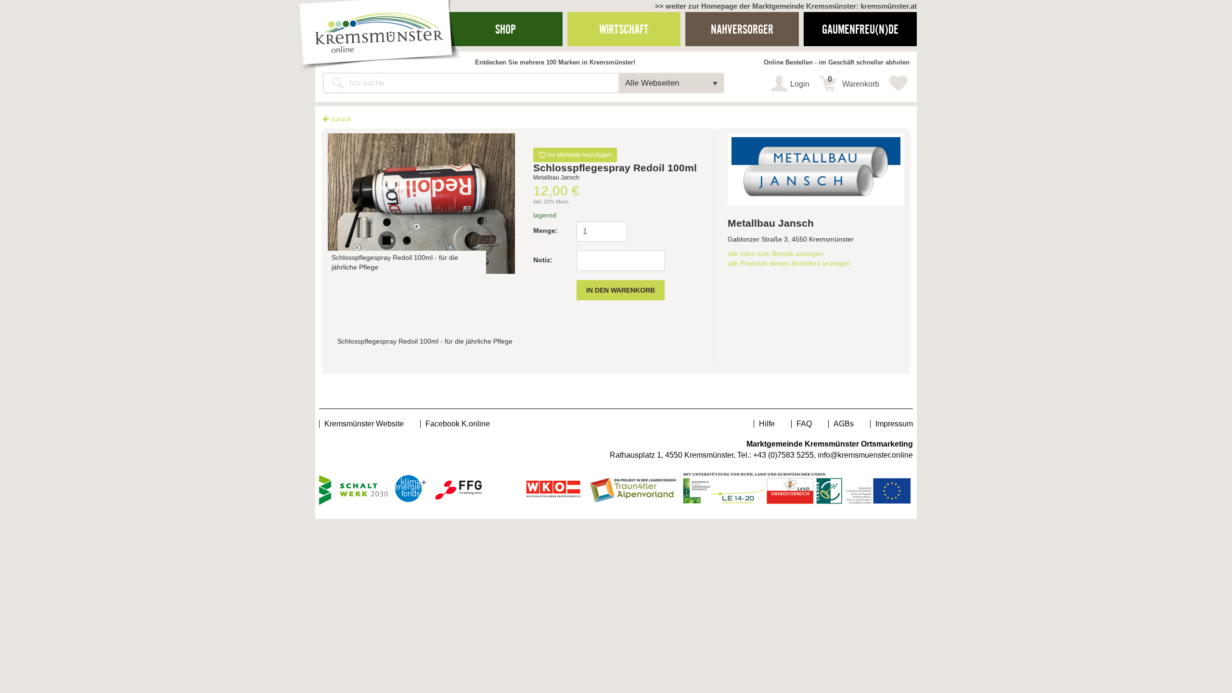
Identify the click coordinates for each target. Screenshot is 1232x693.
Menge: (545, 230)
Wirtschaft (623, 29)
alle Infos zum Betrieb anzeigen (775, 253)
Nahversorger (742, 29)
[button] (671, 83)
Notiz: (542, 260)
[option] (421, 203)
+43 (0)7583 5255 (783, 455)
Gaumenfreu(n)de (860, 29)
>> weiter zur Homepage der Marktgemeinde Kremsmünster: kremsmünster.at (786, 6)
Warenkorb (853, 82)
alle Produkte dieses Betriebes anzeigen (789, 263)
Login (799, 84)
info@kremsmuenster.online (865, 455)
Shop (505, 29)
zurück (340, 119)
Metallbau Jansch (771, 223)
